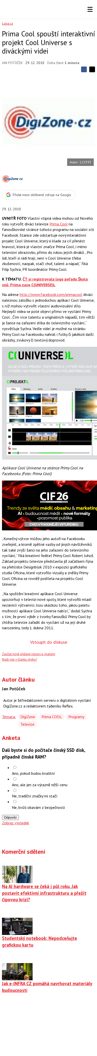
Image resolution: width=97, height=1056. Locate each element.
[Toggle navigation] (90, 9)
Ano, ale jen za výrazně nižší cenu (39, 784)
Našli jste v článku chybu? (19, 659)
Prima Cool (58, 223)
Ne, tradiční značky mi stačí (34, 795)
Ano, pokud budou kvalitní (33, 773)
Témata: (9, 716)
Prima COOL (52, 716)
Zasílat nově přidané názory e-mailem (28, 654)
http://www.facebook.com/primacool (51, 294)
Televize (27, 724)
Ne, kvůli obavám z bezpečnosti (38, 807)
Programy (76, 716)
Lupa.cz (7, 23)
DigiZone (27, 716)
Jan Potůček (12, 63)
